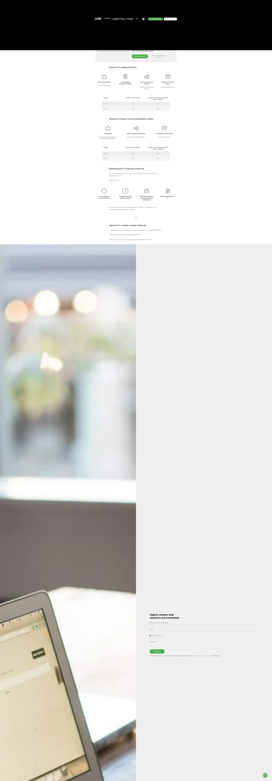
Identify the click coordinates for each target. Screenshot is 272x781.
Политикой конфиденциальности (141, 401)
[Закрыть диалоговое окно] (269, 2)
